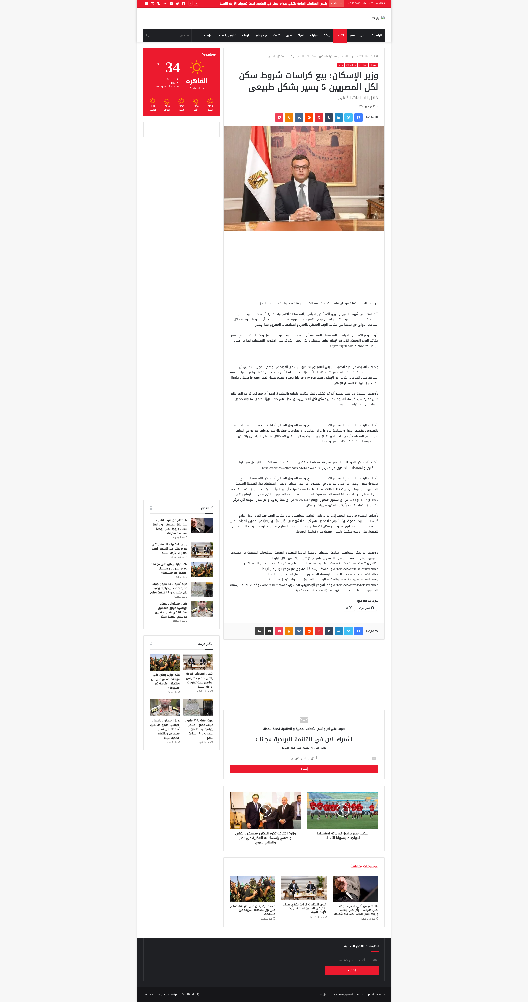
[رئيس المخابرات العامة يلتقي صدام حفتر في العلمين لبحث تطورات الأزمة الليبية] (304, 888)
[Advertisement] (304, 266)
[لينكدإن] (339, 117)
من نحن (161, 994)
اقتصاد (340, 35)
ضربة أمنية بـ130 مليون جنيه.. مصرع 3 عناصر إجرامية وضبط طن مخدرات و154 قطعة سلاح (168, 588)
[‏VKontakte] (299, 117)
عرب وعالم (262, 35)
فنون (289, 35)
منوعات (246, 35)
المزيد (209, 35)
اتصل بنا (149, 994)
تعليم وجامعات (227, 35)
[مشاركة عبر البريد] (269, 631)
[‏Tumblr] (329, 117)
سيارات (314, 35)
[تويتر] (348, 117)
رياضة (327, 35)
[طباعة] (259, 631)
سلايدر (363, 65)
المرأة (301, 35)
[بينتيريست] (319, 117)
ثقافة (276, 35)
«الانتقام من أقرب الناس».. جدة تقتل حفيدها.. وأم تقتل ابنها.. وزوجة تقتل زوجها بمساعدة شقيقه (356, 910)
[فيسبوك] (358, 117)
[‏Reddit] (309, 117)
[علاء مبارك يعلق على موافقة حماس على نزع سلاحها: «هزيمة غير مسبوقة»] (252, 889)
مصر (352, 35)
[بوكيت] (279, 117)
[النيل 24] (378, 18)
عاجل (363, 35)
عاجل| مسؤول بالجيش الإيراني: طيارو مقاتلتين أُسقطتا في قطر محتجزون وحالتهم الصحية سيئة (171, 610)
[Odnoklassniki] (289, 117)
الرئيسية (377, 35)
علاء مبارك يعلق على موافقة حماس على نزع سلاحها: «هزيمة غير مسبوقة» (252, 910)
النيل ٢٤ (324, 994)
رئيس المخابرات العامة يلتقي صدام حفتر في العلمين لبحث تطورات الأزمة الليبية (305, 908)
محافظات (351, 65)
